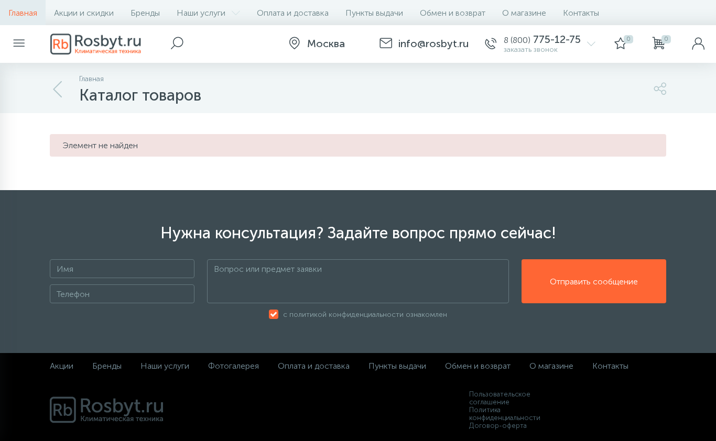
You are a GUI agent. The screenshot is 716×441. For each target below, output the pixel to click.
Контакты (581, 13)
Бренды (145, 13)
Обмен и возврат (452, 13)
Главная (22, 13)
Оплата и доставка (293, 13)
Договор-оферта (498, 425)
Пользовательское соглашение (499, 398)
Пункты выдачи (374, 13)
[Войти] (698, 44)
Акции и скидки (84, 13)
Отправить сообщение (594, 281)
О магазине (524, 13)
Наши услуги (201, 13)
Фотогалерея (233, 366)
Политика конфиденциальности (504, 414)
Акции (61, 366)
